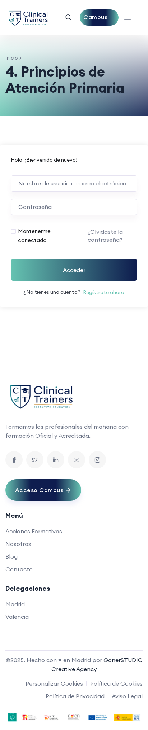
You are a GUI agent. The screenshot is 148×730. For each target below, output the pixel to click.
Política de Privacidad (75, 696)
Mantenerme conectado (34, 236)
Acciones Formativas (33, 531)
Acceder (74, 270)
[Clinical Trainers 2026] (28, 17)
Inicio (11, 57)
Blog (11, 556)
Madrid (15, 604)
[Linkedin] (55, 459)
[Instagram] (97, 459)
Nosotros (18, 543)
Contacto (19, 569)
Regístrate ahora (103, 292)
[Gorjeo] (34, 459)
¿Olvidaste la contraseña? (105, 235)
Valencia (17, 616)
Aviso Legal (127, 696)
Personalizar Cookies (54, 683)
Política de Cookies (116, 683)
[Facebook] (14, 459)
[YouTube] (76, 459)
